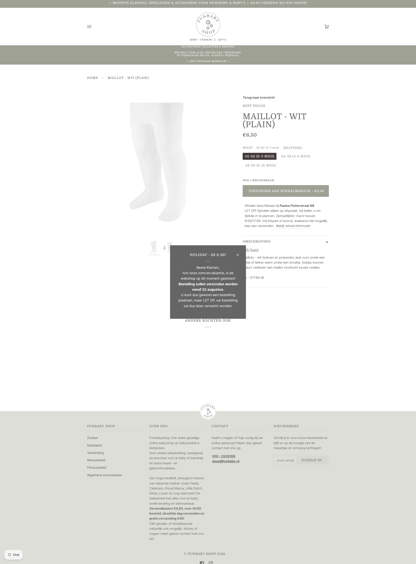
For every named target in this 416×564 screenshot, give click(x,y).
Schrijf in (312, 460)
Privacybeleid (96, 467)
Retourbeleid (96, 460)
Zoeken (92, 438)
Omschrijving (257, 241)
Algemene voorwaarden (104, 475)
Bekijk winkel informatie (293, 226)
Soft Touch (254, 106)
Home (92, 78)
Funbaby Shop (202, 554)
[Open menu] (93, 26)
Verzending (95, 453)
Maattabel (292, 147)
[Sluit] (239, 253)
